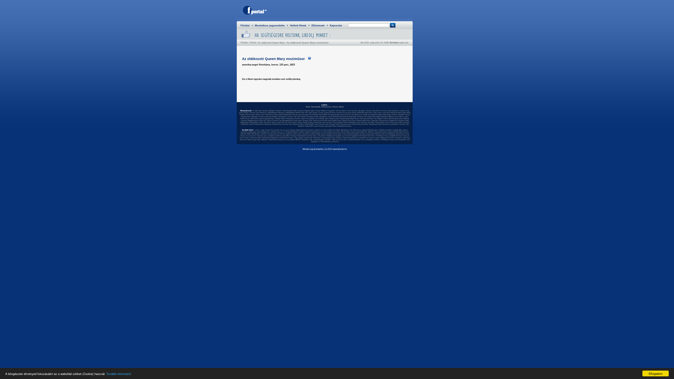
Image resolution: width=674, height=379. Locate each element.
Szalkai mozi (334, 118)
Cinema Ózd (307, 120)
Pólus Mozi (406, 113)
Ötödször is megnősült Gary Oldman (327, 138)
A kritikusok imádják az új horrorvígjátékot (342, 136)
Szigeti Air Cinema (396, 120)
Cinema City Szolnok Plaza (293, 124)
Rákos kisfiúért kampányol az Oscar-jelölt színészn (319, 132)
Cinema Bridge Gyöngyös (276, 116)
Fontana (309, 116)
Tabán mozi (260, 114)
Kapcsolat (336, 25)
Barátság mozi (354, 122)
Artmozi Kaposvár (349, 116)
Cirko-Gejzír (313, 113)
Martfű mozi (324, 118)
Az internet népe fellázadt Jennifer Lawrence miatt (386, 138)
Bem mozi (347, 111)
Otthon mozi (403, 116)
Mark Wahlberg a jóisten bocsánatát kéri (263, 134)
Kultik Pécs (365, 120)
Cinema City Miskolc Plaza (377, 118)
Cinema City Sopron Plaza (291, 122)
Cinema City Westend (257, 113)
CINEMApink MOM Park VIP (296, 113)
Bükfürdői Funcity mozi (292, 114)
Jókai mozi (305, 118)
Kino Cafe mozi (375, 113)
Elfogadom (656, 373)
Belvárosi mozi (320, 122)
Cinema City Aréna (373, 111)
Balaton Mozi (281, 111)
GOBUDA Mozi (362, 113)
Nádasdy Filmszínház (273, 124)
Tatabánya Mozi (375, 124)
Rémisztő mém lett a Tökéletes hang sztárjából (378, 136)
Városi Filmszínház (266, 118)
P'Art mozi (393, 122)
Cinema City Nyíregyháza (282, 120)
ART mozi (314, 126)
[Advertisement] (347, 10)
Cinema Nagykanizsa (249, 120)
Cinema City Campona (390, 111)
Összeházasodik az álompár (354, 138)
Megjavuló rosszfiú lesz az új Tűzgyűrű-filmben (280, 132)
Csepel (326, 113)
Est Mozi (364, 124)
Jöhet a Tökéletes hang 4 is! (386, 140)
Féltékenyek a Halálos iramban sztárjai (382, 130)
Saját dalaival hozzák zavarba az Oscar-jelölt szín (316, 130)
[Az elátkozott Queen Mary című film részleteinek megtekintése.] (308, 59)
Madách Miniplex (269, 111)
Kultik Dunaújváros (370, 114)
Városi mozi (317, 120)
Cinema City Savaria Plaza (329, 124)
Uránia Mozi (278, 114)
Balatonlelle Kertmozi (295, 111)
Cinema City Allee (358, 111)
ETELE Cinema (336, 113)
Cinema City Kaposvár (366, 116)
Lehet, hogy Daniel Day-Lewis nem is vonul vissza (275, 130)
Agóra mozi (384, 122)
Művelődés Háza (256, 122)
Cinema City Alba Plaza (370, 122)
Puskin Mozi (244, 114)
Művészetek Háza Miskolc (399, 118)
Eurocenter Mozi (349, 113)
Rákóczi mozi (326, 111)
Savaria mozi (346, 124)
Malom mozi (393, 116)
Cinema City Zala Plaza (327, 126)
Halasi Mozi (254, 118)
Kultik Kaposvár (381, 116)
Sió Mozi (267, 122)
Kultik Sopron (308, 122)
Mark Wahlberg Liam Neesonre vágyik (351, 130)
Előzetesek (318, 25)
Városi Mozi (356, 124)
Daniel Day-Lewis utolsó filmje (353, 132)
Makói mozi (314, 118)
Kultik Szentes (403, 122)
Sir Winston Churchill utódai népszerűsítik (381, 132)
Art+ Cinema (337, 111)
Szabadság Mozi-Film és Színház (353, 118)
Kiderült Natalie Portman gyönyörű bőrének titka (366, 134)
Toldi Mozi (269, 114)
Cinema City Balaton (390, 124)
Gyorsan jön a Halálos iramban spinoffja (273, 136)
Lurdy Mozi (386, 113)
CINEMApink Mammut (276, 113)
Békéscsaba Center (313, 111)
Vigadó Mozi (280, 118)
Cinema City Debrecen (353, 114)
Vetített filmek (298, 25)
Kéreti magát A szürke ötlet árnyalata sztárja (297, 134)
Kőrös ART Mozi (264, 120)
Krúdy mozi (297, 120)
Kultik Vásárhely (320, 116)
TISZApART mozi (311, 124)
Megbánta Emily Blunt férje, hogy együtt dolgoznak (291, 138)
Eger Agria (382, 114)
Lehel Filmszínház (334, 116)
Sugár (252, 114)
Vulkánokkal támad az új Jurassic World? (284, 140)
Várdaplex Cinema (292, 118)
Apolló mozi (339, 114)
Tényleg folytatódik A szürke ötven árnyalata (307, 136)
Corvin (320, 113)
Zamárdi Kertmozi (344, 126)
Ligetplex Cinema (258, 116)
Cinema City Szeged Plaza (337, 122)
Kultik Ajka (257, 111)
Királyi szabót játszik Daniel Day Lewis (331, 134)
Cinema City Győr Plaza (296, 116)
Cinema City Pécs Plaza (351, 120)
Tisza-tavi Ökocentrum (380, 120)
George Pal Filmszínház (312, 114)
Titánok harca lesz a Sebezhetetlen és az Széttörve (353, 140)
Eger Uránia (392, 114)
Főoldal (245, 25)
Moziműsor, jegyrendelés (270, 25)
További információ (118, 373)
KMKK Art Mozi (328, 114)
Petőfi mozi (244, 118)
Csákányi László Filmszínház (252, 124)
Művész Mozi (396, 113)
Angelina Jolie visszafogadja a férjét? (316, 140)
